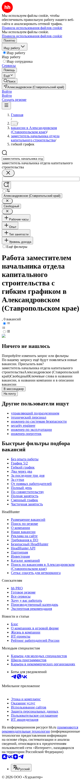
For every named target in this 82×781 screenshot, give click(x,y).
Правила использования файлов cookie (32, 36)
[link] (9, 81)
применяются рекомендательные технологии (40, 729)
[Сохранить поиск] (6, 185)
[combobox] (23, 158)
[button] (7, 91)
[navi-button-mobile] (6, 105)
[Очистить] (8, 173)
